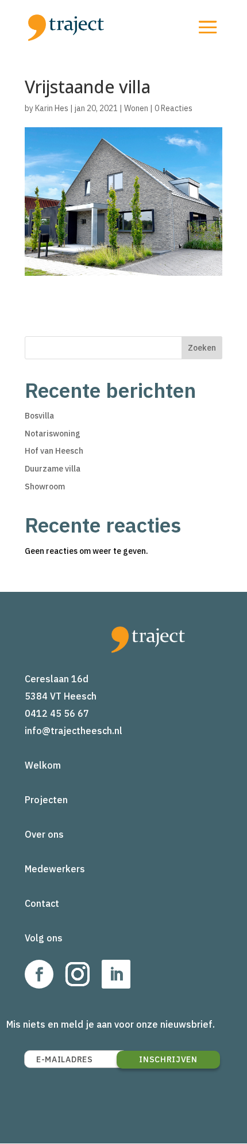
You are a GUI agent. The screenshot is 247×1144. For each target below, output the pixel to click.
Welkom (43, 765)
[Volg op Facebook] (39, 974)
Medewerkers (55, 869)
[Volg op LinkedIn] (116, 974)
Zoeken (202, 348)
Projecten (46, 799)
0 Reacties (173, 108)
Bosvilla (39, 416)
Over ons (44, 834)
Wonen (136, 108)
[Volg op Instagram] (77, 974)
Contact (42, 903)
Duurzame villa (52, 468)
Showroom (45, 486)
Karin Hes (51, 108)
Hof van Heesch (54, 451)
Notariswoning (52, 433)
